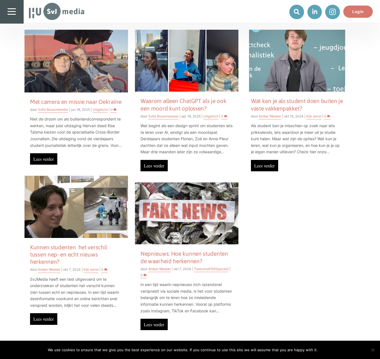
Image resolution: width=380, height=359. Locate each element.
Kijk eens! (90, 269)
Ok (326, 350)
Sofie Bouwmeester (53, 109)
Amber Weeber (49, 269)
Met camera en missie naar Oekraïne (76, 101)
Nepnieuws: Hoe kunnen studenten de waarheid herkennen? (184, 257)
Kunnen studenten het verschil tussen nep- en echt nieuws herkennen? (68, 254)
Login (358, 11)
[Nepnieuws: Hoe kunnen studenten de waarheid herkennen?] (186, 213)
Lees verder (43, 159)
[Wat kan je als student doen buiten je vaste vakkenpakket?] (297, 61)
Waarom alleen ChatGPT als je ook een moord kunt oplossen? (183, 104)
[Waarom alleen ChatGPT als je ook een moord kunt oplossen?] (186, 61)
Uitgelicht (100, 109)
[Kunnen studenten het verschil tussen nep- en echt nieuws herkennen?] (76, 207)
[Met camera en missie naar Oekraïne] (76, 61)
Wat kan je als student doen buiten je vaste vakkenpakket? (297, 104)
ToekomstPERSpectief (211, 269)
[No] (372, 350)
